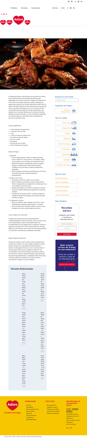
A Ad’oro (28, 405)
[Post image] (15, 276)
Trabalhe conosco (52, 407)
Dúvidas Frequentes (53, 413)
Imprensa (29, 413)
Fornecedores (30, 411)
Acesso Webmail (31, 415)
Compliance (29, 417)
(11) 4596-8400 (72, 410)
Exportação (29, 407)
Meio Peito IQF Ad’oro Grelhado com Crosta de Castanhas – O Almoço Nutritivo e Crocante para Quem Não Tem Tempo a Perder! (25, 369)
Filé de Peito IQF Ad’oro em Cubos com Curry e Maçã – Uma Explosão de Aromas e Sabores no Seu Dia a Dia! (25, 289)
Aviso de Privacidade (53, 411)
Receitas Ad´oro (51, 405)
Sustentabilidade (31, 419)
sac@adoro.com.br (72, 414)
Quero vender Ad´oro (32, 409)
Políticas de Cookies (53, 409)
